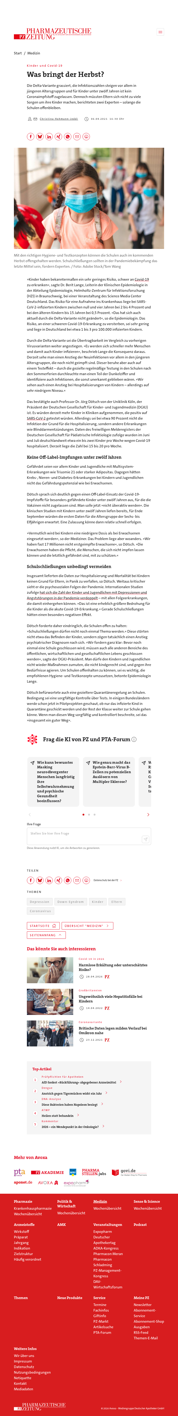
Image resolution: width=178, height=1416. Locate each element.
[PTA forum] (19, 1172)
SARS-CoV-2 (36, 418)
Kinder (98, 902)
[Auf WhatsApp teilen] (67, 136)
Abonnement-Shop (149, 1321)
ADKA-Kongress (106, 1248)
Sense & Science (147, 1201)
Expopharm (102, 1231)
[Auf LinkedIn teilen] (49, 136)
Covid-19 (142, 279)
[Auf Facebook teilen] (30, 136)
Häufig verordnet (27, 1259)
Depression (40, 902)
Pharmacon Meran (108, 1253)
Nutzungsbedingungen (32, 1372)
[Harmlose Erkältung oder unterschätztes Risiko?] (50, 970)
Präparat (21, 1237)
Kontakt (20, 1383)
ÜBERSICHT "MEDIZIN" (84, 926)
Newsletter (143, 1304)
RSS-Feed (141, 1332)
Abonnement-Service (145, 1313)
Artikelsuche (103, 1327)
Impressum (23, 1361)
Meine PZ (141, 1298)
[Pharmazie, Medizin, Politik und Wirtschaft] (53, 33)
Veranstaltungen (107, 1224)
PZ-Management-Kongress (107, 1273)
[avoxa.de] (48, 1182)
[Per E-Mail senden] (77, 136)
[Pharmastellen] (94, 1172)
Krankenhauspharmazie (33, 1208)
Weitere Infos (25, 1349)
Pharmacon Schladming (102, 1262)
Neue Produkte (69, 1298)
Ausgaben (142, 1327)
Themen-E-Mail (146, 1338)
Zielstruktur (23, 1253)
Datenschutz (24, 1366)
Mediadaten (23, 1389)
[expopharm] (77, 1182)
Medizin (100, 1201)
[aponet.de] (23, 1182)
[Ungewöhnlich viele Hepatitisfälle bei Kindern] (50, 1002)
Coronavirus (40, 911)
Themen (21, 1298)
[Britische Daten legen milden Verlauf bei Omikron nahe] (50, 1033)
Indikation (22, 1248)
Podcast (140, 1224)
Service (99, 1298)
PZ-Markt (100, 1321)
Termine (99, 1304)
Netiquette (22, 1377)
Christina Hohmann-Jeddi (59, 118)
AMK (61, 1224)
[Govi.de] (129, 1172)
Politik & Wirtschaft (66, 1204)
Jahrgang (21, 1242)
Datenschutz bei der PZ (106, 880)
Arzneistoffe (24, 1224)
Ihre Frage (34, 824)
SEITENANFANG (43, 935)
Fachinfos (101, 1310)
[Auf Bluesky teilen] (40, 136)
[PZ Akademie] (47, 1172)
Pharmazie (23, 1201)
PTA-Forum (102, 1332)
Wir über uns (24, 1355)
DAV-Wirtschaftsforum (107, 1284)
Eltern (116, 902)
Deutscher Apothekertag (104, 1240)
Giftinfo (99, 1315)
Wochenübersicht (28, 1214)
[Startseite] (40, 1406)
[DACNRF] (73, 1172)
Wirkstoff (21, 1231)
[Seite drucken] (86, 136)
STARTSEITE (40, 926)
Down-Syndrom (70, 902)
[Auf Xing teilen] (58, 136)
